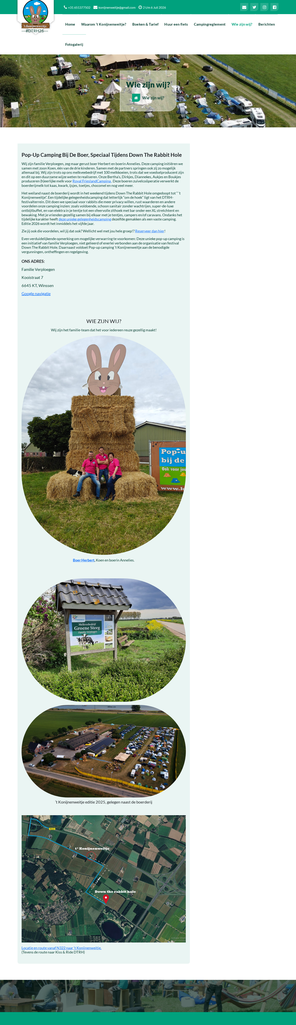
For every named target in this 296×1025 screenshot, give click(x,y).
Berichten (266, 24)
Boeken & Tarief (145, 24)
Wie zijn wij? (242, 24)
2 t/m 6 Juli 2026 (154, 7)
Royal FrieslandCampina (91, 181)
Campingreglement (210, 24)
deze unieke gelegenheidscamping (85, 219)
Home (70, 24)
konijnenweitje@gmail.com (117, 7)
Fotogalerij (74, 44)
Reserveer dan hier (149, 231)
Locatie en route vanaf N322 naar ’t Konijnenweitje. (61, 948)
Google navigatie (36, 293)
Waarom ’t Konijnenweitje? (103, 24)
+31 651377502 (79, 7)
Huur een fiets (176, 24)
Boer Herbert (83, 560)
